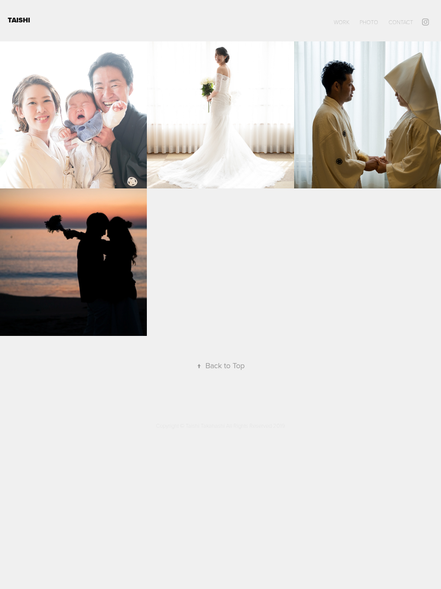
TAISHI (20, 20)
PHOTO (369, 22)
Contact (400, 22)
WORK (341, 22)
